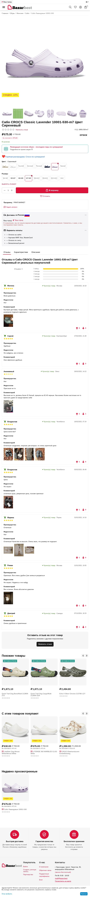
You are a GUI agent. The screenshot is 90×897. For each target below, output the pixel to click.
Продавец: (8, 202)
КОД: (76, 129)
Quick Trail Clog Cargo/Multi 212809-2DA (41, 695)
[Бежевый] (5, 166)
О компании (43, 867)
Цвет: (4, 161)
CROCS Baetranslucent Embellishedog (69, 752)
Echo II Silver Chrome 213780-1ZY (72, 694)
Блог (41, 880)
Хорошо (84, 894)
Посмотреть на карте (63, 881)
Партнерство (28, 874)
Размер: (5, 174)
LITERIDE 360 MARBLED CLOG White (44, 752)
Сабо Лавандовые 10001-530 (15, 809)
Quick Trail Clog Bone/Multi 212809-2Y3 (15, 695)
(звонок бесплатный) (63, 872)
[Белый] (12, 166)
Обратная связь (45, 870)
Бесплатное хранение (74, 841)
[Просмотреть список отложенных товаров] (75, 7)
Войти (25, 866)
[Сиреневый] (54, 166)
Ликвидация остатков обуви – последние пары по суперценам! (36, 147)
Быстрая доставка (14, 841)
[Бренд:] (83, 135)
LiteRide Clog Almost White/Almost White (10, 752)
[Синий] (47, 166)
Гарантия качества (44, 841)
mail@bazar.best (61, 878)
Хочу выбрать (7, 894)
